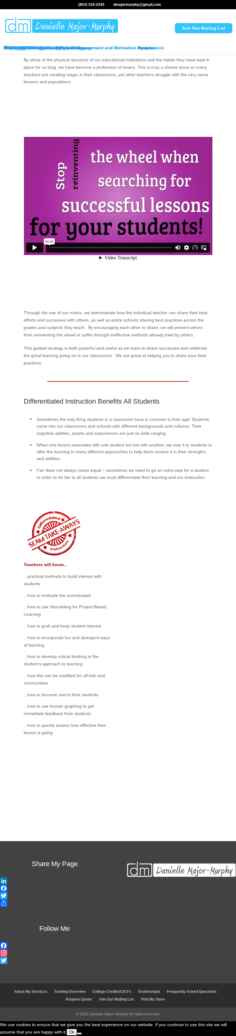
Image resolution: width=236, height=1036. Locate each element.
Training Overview (69, 991)
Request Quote (71, 812)
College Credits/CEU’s (111, 991)
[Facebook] (54, 888)
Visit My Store (18, 47)
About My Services (30, 991)
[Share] (54, 903)
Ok (71, 1032)
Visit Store (165, 812)
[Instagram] (54, 953)
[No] (79, 1033)
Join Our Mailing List (204, 28)
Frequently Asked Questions (192, 991)
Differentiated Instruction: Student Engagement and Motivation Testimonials (84, 47)
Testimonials (149, 991)
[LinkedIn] (54, 881)
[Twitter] (54, 895)
